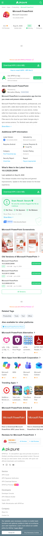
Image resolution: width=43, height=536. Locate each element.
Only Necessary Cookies (31, 532)
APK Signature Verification (10, 478)
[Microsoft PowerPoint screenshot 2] (32, 242)
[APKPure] (21, 2)
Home (3, 7)
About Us (5, 512)
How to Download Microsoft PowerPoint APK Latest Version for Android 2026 (13, 428)
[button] (29, 26)
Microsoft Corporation (20, 15)
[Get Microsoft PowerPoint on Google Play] (27, 147)
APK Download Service (9, 481)
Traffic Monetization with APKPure (13, 503)
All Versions (22, 292)
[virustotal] (32, 201)
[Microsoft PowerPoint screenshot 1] (19, 242)
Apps (8, 7)
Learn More (18, 528)
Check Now (6, 161)
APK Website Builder (8, 497)
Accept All (11, 532)
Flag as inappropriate (29, 161)
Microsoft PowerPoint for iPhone (14, 327)
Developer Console (8, 493)
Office (30, 316)
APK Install (5, 475)
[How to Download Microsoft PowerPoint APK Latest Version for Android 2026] (14, 417)
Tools (16, 316)
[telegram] (3, 465)
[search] (40, 2)
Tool (23, 316)
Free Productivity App (9, 154)
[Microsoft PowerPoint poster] (7, 242)
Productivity (15, 7)
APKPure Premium (8, 485)
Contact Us (5, 515)
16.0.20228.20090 (11, 140)
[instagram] (6, 465)
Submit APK (6, 500)
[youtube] (13, 465)
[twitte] (10, 465)
